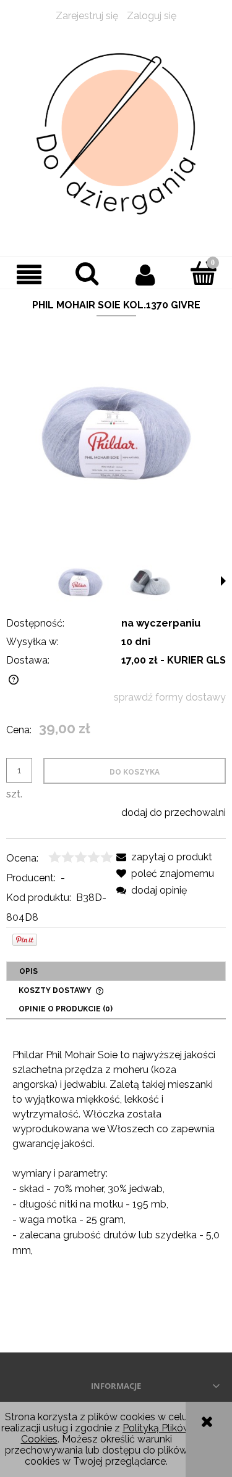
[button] (29, 274)
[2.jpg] (150, 582)
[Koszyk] (203, 273)
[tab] (116, 971)
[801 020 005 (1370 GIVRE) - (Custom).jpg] (80, 582)
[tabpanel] (116, 1185)
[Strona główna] (116, 134)
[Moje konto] (145, 274)
